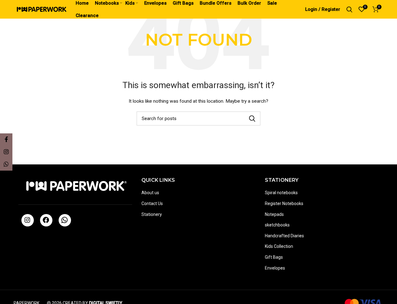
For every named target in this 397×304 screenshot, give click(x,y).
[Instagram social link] (6, 152)
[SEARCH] (252, 118)
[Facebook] (46, 222)
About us (150, 192)
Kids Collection (279, 246)
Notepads (274, 214)
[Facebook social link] (6, 139)
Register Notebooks (284, 203)
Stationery (151, 214)
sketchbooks (277, 224)
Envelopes (275, 268)
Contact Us (152, 203)
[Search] (349, 9)
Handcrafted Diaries (284, 235)
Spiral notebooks (281, 192)
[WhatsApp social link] (6, 164)
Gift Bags (274, 257)
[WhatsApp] (64, 222)
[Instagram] (27, 222)
